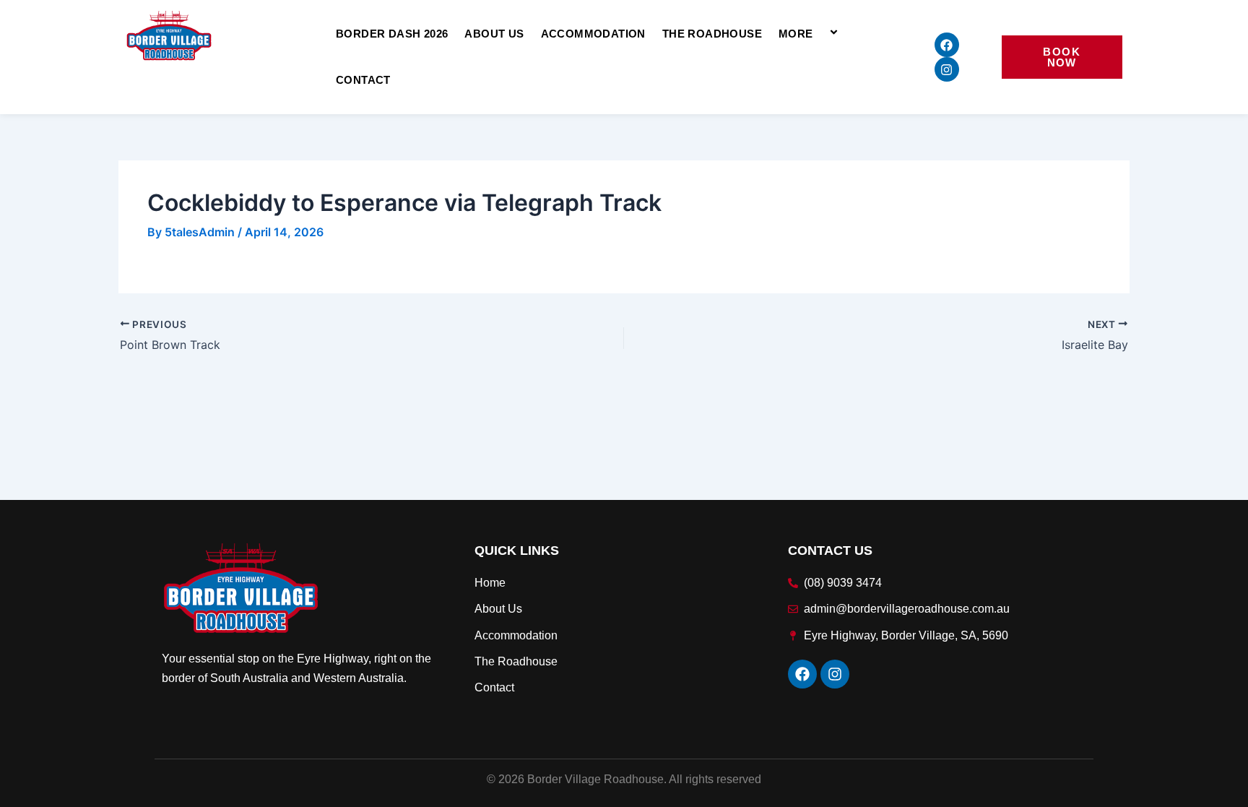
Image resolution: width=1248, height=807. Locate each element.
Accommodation (593, 33)
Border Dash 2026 (392, 33)
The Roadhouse (712, 33)
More (796, 33)
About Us (494, 33)
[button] (819, 33)
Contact (363, 80)
